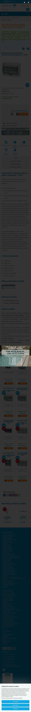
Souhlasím (15, 701)
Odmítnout (15, 708)
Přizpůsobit (15, 705)
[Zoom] (25, 2)
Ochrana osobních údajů (7, 698)
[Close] (29, 2)
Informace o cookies (17, 698)
